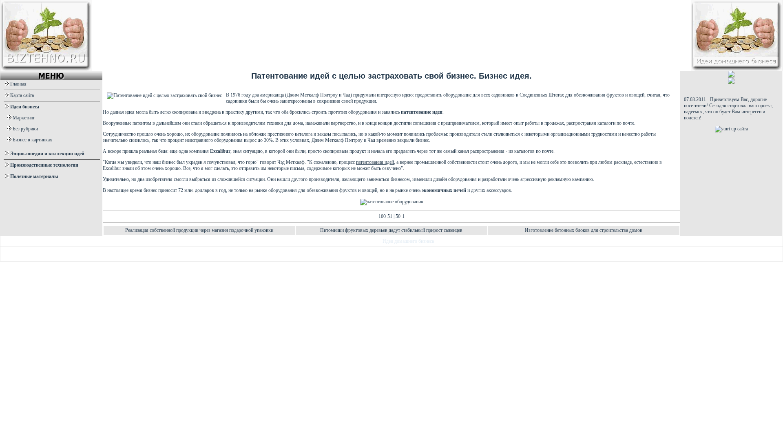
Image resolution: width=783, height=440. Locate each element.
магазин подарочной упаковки (242, 230)
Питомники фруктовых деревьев (353, 230)
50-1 (400, 216)
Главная (18, 84)
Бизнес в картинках (32, 140)
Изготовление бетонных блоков (557, 230)
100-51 (385, 216)
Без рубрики (25, 129)
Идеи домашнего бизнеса (408, 241)
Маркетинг (24, 118)
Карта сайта (22, 95)
